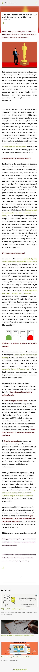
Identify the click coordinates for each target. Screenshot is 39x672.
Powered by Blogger (20, 669)
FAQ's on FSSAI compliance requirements (13, 609)
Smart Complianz (11, 3)
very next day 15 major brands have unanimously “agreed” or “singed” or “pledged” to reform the (18, 493)
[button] (3, 23)
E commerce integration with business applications (16, 657)
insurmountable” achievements (14, 147)
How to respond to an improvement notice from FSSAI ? (17, 635)
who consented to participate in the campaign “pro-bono (19, 213)
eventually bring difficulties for (16, 369)
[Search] (36, 3)
